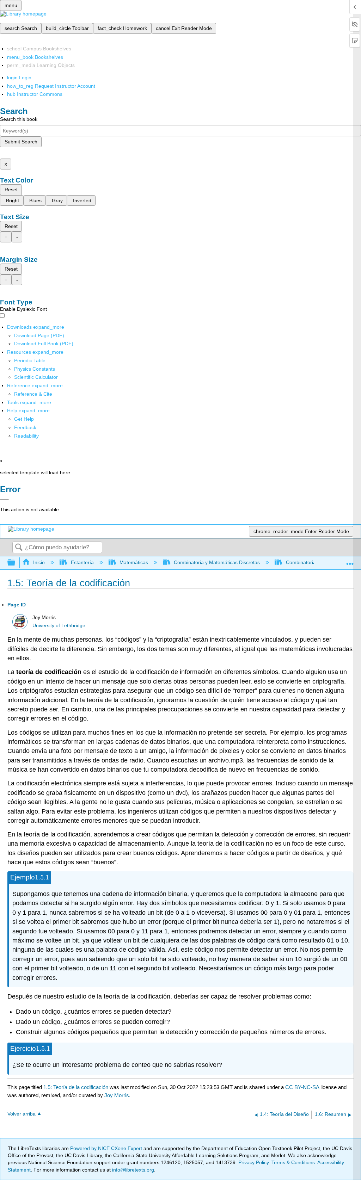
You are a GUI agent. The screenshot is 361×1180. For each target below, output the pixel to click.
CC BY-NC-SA (302, 1087)
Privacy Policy (253, 1162)
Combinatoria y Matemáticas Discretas (216, 562)
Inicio (39, 562)
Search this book (18, 119)
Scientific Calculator (36, 377)
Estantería (82, 562)
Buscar (18, 547)
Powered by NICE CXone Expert (106, 1148)
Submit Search (21, 141)
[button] (25, 427)
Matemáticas (133, 562)
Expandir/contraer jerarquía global (16, 562)
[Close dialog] (4, 499)
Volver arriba (21, 1114)
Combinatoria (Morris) (310, 562)
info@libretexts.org (132, 1170)
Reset (11, 189)
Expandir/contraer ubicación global (350, 560)
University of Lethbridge (58, 625)
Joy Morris (116, 1095)
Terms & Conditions (293, 1162)
